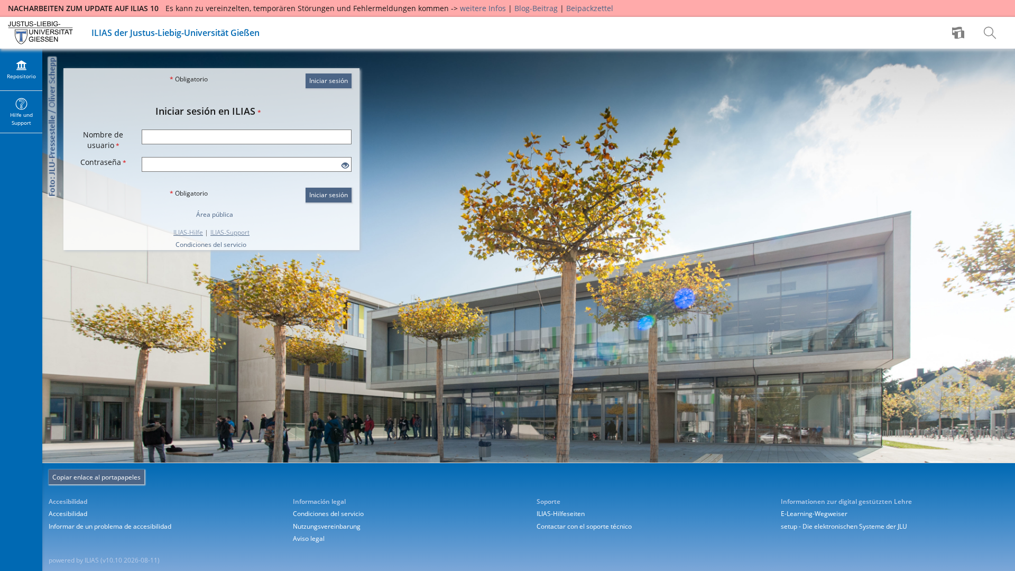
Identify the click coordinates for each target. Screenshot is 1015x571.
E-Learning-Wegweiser (814, 513)
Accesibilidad (68, 513)
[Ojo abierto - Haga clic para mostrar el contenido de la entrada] (345, 166)
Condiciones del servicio (211, 244)
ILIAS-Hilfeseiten (561, 513)
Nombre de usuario (103, 140)
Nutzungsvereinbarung (327, 526)
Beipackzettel (589, 8)
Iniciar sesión (328, 80)
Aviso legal (309, 538)
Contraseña (103, 162)
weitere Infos (483, 8)
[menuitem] (959, 33)
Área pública (214, 214)
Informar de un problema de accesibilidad (110, 526)
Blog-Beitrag (536, 8)
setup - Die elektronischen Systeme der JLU (844, 526)
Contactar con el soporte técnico (584, 526)
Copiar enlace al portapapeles (96, 477)
